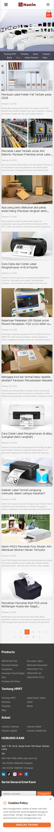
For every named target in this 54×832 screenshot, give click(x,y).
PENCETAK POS (9, 661)
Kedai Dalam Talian (36, 698)
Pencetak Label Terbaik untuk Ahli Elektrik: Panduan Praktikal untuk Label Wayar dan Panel (26, 154)
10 (33, 637)
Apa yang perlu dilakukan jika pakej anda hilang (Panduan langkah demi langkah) (24, 211)
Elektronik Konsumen (37, 665)
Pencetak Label (34, 661)
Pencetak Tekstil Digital (13, 673)
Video (44, 57)
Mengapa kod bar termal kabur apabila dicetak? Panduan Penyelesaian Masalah (27, 378)
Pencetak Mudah (10, 665)
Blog (18, 57)
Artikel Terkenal (31, 57)
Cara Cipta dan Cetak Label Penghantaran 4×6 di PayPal (20, 265)
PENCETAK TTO (35, 669)
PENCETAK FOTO (35, 677)
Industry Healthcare (36, 730)
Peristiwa (24, 54)
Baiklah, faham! (27, 824)
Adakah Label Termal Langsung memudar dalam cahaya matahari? (23, 491)
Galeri (35, 54)
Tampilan (46, 54)
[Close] (50, 799)
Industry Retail (34, 726)
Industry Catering (10, 726)
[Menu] (48, 4)
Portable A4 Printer (11, 681)
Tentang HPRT (10, 54)
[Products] (6, 4)
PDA (4, 677)
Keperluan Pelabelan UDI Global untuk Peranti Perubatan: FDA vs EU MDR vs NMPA (26, 324)
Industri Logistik (9, 730)
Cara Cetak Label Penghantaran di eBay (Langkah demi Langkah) (27, 435)
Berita (9, 57)
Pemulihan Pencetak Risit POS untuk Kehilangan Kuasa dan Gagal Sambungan (24, 606)
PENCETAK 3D (34, 673)
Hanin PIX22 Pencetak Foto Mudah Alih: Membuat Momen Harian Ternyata (27, 548)
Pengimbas (7, 669)
